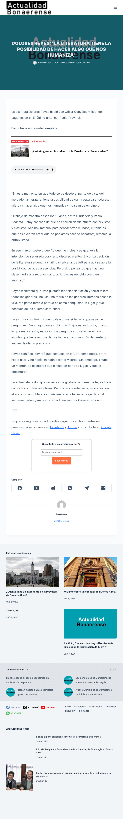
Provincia (70, 711)
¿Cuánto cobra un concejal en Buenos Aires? (90, 591)
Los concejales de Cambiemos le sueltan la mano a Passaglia (93, 680)
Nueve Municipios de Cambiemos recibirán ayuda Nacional (94, 692)
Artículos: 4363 (61, 521)
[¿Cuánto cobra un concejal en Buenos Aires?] (90, 572)
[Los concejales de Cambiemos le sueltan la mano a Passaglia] (68, 680)
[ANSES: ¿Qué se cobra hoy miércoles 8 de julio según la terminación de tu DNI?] (90, 624)
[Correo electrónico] (103, 488)
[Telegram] (86, 488)
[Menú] (115, 7)
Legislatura (95, 707)
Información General (79, 63)
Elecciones (80, 707)
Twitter (72, 427)
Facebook (57, 427)
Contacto (84, 711)
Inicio (68, 707)
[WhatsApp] (70, 488)
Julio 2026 (12, 610)
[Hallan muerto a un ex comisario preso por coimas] (10, 692)
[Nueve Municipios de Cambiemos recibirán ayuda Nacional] (68, 692)
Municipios (111, 707)
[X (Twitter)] (36, 488)
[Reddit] (53, 488)
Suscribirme (61, 460)
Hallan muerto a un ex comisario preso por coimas (35, 692)
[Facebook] (20, 488)
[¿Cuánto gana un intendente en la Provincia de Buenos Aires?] (32, 572)
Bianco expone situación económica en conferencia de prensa (27, 680)
